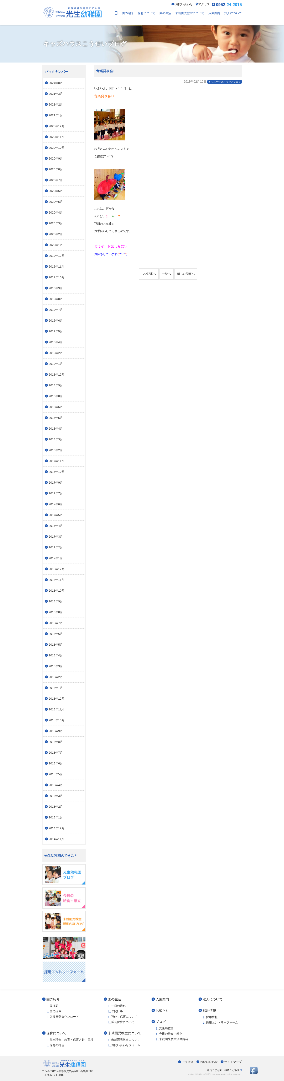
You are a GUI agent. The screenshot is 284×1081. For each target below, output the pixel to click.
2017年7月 (56, 493)
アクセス (188, 1062)
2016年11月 (56, 579)
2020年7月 (56, 180)
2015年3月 (56, 795)
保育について (146, 13)
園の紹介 (128, 13)
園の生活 (165, 13)
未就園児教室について (189, 13)
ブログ (161, 1021)
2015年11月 (56, 709)
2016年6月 (56, 633)
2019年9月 (56, 288)
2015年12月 (56, 698)
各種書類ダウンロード (64, 1016)
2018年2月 (56, 450)
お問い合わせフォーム (125, 1045)
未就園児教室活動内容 (173, 1039)
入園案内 (214, 13)
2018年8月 (56, 396)
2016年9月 (56, 601)
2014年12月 (56, 828)
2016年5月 (56, 644)
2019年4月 (56, 342)
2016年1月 (56, 687)
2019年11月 (56, 266)
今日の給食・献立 (170, 1033)
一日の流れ (118, 1005)
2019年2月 (56, 353)
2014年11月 (56, 839)
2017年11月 (56, 461)
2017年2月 (56, 547)
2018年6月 (56, 407)
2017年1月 (56, 558)
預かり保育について (124, 1016)
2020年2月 (56, 234)
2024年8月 (56, 83)
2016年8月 (56, 612)
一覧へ (166, 273)
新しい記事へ (186, 273)
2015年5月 (56, 774)
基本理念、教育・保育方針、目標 (71, 1039)
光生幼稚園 (166, 1028)
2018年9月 (56, 385)
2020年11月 (56, 137)
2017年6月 (56, 504)
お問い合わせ (209, 1062)
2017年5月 (56, 515)
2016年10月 (56, 590)
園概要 (54, 1005)
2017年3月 (56, 536)
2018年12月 (56, 374)
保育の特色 (57, 1045)
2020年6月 (56, 191)
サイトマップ (233, 1062)
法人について (233, 13)
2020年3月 (56, 223)
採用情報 (209, 1010)
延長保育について (123, 1022)
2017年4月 (56, 525)
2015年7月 (56, 752)
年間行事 (117, 1011)
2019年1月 (56, 363)
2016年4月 (56, 655)
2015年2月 (56, 806)
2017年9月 (56, 482)
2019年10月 (56, 277)
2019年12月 (56, 255)
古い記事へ (148, 273)
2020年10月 (56, 147)
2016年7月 (56, 623)
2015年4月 (56, 785)
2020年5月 (56, 201)
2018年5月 (56, 417)
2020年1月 (56, 245)
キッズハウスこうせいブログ (224, 81)
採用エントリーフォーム (222, 1022)
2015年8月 (56, 741)
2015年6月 (56, 763)
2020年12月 (56, 126)
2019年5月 (56, 331)
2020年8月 (56, 169)
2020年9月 (56, 158)
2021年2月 (56, 104)
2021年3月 (56, 93)
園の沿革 (55, 1011)
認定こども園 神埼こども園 (223, 1070)
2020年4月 (56, 212)
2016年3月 (56, 666)
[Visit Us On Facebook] (254, 1073)
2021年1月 (56, 115)
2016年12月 (56, 569)
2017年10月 (56, 471)
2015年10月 (56, 720)
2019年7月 (56, 309)
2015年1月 (56, 817)
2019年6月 (56, 320)
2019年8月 (56, 299)
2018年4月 (56, 428)
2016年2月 (56, 677)
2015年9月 (56, 731)
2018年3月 (56, 439)
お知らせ (162, 1010)
